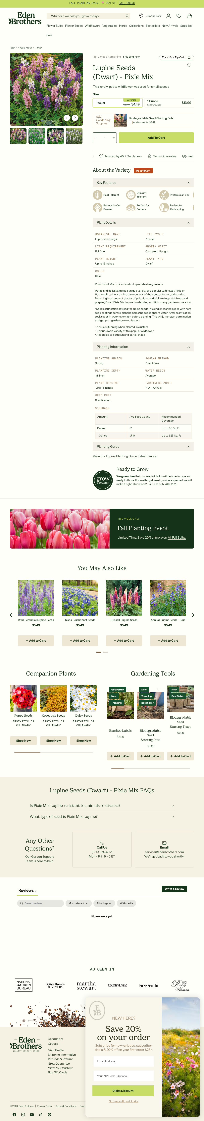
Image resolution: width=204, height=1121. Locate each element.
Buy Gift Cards (57, 1072)
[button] (54, 25)
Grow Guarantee (59, 1063)
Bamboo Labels (120, 731)
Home (12, 48)
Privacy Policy (44, 1106)
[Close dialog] (194, 1002)
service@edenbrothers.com (164, 852)
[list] (102, 849)
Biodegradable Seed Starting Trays (180, 722)
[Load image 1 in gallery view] (18, 136)
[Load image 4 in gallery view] (74, 136)
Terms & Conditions (66, 1106)
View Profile (56, 1050)
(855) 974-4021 (102, 852)
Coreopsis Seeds (53, 715)
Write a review (174, 889)
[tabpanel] (102, 930)
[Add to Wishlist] (189, 65)
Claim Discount (123, 1090)
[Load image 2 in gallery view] (36, 136)
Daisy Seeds (83, 715)
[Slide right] (75, 118)
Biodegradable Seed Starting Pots (150, 735)
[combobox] (88, 16)
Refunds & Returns (60, 1059)
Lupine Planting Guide (121, 456)
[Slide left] (67, 118)
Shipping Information (62, 1054)
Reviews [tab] (27, 890)
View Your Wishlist (60, 1068)
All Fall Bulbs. (177, 537)
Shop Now (23, 740)
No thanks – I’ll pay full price (123, 1101)
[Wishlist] (179, 16)
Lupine (38, 48)
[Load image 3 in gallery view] (55, 136)
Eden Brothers (26, 1106)
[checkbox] (126, 903)
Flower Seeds (25, 48)
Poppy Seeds (23, 715)
